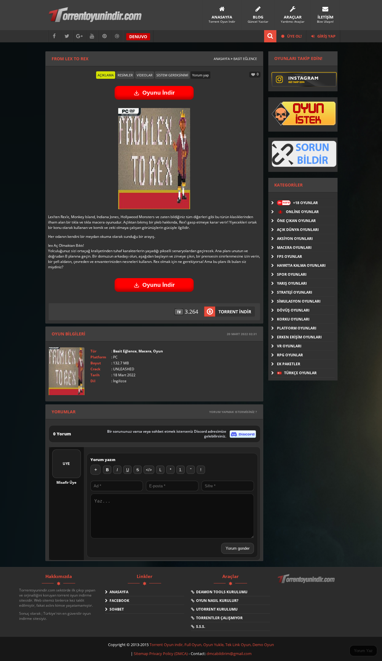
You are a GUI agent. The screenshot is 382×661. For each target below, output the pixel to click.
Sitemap (141, 653)
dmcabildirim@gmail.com (229, 653)
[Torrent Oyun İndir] (307, 582)
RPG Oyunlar (290, 355)
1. (180, 470)
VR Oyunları (289, 346)
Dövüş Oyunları (293, 310)
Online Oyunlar (302, 211)
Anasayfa (222, 58)
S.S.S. (199, 626)
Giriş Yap (325, 36)
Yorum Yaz (363, 650)
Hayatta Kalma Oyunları (301, 265)
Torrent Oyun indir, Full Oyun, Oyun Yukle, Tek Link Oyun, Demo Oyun (212, 644)
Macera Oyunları (294, 247)
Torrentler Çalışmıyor (218, 617)
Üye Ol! (294, 36)
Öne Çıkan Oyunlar (296, 220)
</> (149, 470)
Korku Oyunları (293, 319)
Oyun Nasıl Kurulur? (216, 600)
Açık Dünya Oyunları (298, 229)
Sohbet (116, 609)
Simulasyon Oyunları (299, 301)
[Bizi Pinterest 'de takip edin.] (104, 36)
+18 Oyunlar (298, 202)
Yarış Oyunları (292, 283)
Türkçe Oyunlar (300, 372)
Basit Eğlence (245, 58)
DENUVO (138, 36)
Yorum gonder (237, 548)
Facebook (118, 600)
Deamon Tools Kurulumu (220, 591)
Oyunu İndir (158, 93)
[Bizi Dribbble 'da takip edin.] (117, 36)
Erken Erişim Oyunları (299, 337)
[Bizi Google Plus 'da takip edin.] (79, 36)
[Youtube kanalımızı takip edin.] (92, 36)
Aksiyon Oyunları (295, 238)
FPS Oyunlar (289, 256)
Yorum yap (200, 75)
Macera (144, 351)
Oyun (158, 351)
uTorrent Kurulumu (216, 609)
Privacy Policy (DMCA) (168, 653)
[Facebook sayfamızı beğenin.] (54, 36)
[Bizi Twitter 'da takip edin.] (67, 36)
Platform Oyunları (296, 328)
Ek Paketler (288, 363)
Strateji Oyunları (294, 292)
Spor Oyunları (291, 274)
